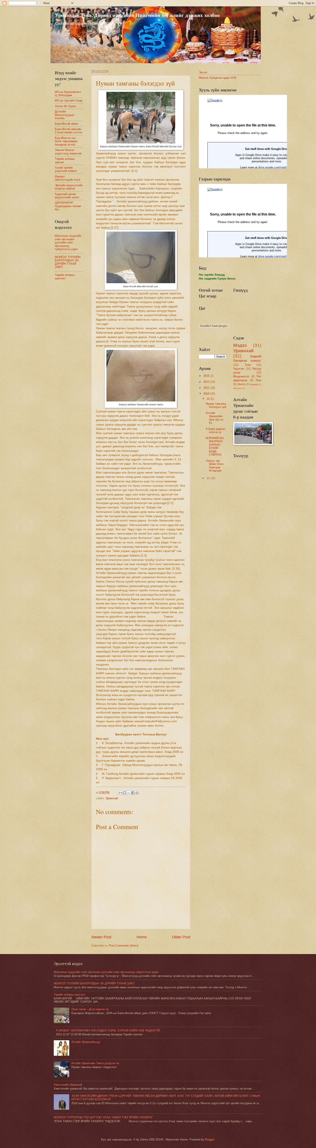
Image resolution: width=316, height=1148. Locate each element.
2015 (206, 375)
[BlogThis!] (125, 793)
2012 (206, 381)
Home (142, 937)
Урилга (241, 384)
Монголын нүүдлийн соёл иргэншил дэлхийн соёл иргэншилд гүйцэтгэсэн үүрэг (68, 242)
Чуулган (238, 368)
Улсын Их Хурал (65, 106)
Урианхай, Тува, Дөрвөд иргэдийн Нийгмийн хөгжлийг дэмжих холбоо (137, 15)
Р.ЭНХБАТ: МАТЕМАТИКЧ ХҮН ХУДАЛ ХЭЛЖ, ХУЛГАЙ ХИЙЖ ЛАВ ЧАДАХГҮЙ (108, 1030)
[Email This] (120, 793)
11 (208, 478)
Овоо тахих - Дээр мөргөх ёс (90, 1009)
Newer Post (101, 937)
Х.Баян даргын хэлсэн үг (215, 430)
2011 (206, 387)
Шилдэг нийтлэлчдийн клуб (67, 178)
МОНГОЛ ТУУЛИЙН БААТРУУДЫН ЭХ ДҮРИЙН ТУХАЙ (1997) (67, 262)
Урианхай (112, 798)
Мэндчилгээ (241, 376)
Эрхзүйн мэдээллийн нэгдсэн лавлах (69, 187)
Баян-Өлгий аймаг (66, 123)
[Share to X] (129, 793)
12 (208, 398)
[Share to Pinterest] (137, 793)
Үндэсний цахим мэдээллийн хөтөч (67, 195)
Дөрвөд (254, 384)
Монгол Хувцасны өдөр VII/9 (217, 77)
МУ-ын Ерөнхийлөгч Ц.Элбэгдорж (68, 93)
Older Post (181, 937)
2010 (206, 393)
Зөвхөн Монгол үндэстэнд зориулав (68, 151)
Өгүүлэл (237, 388)
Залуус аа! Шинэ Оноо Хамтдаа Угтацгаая (215, 465)
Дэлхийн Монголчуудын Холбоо (64, 115)
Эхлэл (203, 72)
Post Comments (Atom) (123, 945)
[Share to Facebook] (133, 793)
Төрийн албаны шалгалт (65, 276)
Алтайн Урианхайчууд (85, 1041)
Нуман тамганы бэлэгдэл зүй (216, 405)
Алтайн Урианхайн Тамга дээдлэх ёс (95, 1063)
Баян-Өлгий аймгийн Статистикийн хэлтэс (68, 131)
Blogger (209, 1139)
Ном (258, 380)
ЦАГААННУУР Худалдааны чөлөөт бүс (68, 206)
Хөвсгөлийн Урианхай (68, 1084)
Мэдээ (240, 345)
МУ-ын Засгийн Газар (68, 100)
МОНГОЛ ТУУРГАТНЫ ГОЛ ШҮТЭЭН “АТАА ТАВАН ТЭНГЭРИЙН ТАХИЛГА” (103, 1117)
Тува (248, 364)
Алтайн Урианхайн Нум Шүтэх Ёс (215, 417)
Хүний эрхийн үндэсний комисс (66, 169)
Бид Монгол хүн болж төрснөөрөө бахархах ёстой (66, 141)
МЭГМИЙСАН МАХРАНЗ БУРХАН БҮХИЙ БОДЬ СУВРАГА (215, 446)
